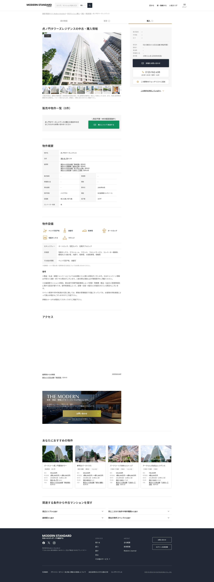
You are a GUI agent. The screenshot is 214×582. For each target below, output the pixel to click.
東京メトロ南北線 (66, 170)
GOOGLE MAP (116, 374)
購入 (150, 20)
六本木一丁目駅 (77, 170)
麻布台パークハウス (84, 465)
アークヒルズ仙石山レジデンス (154, 465)
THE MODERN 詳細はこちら (82, 419)
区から (151, 5)
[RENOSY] (62, 535)
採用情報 (127, 546)
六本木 (121, 480)
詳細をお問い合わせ (153, 63)
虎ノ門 (66, 158)
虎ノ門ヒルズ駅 (78, 168)
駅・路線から (162, 5)
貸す (97, 551)
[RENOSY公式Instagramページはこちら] (54, 543)
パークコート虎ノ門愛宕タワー (55, 465)
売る (97, 555)
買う (97, 546)
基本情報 (63, 20)
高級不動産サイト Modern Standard (54, 14)
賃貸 (107, 20)
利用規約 (45, 572)
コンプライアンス (116, 572)
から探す (50, 511)
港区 (82, 14)
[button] (119, 59)
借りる (97, 542)
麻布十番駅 (99, 482)
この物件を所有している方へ (151, 91)
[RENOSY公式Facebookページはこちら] (43, 543)
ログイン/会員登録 (162, 547)
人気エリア (173, 5)
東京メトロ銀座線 (66, 166)
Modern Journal (130, 551)
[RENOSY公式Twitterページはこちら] (49, 543)
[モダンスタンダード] (39, 5)
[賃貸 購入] (83, 5)
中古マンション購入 (73, 14)
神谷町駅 (88, 14)
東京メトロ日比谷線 (67, 164)
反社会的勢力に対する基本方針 (98, 572)
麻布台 (88, 480)
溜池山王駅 (76, 166)
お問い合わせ (162, 540)
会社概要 (127, 542)
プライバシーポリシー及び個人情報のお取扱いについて (68, 572)
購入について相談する (106, 125)
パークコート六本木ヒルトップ (121, 465)
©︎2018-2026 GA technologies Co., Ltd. (158, 572)
